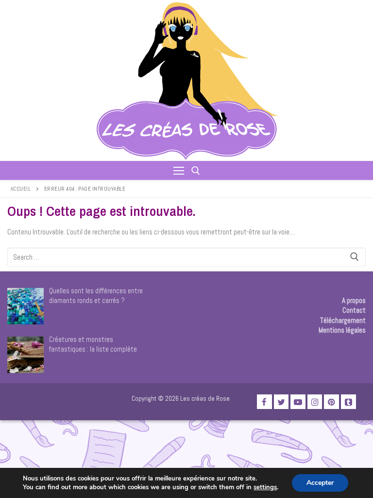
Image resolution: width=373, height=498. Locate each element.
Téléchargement (343, 320)
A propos (354, 300)
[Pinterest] (331, 401)
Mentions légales (342, 330)
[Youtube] (297, 401)
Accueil (21, 188)
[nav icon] (178, 170)
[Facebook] (264, 401)
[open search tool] (195, 170)
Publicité (19, 404)
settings (265, 487)
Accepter (320, 482)
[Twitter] (281, 401)
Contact (354, 310)
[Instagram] (314, 401)
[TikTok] (348, 401)
